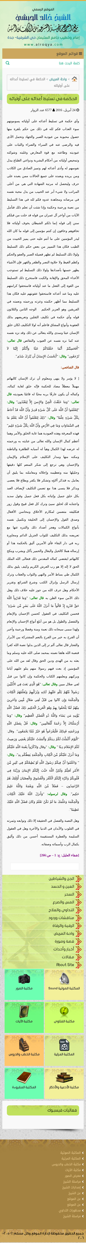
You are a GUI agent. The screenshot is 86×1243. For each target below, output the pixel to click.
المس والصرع (63, 902)
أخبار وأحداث (63, 949)
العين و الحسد (62, 886)
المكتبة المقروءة (24, 1087)
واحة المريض (64, 933)
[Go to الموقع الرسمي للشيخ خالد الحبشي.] (74, 78)
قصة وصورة (64, 941)
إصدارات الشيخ (71, 1187)
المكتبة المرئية (64, 1054)
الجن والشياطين (61, 879)
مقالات (68, 957)
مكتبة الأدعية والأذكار (64, 1087)
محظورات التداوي (70, 1210)
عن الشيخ (75, 1193)
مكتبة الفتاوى (64, 1021)
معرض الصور (73, 1176)
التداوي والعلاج (61, 910)
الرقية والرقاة (63, 926)
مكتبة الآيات (24, 1021)
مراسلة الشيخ (72, 1181)
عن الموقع (74, 1199)
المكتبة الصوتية (70, 1153)
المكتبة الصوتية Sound (64, 988)
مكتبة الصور (24, 988)
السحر (69, 894)
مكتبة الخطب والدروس (24, 1054)
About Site (65, 965)
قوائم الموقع (67, 53)
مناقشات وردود (61, 918)
